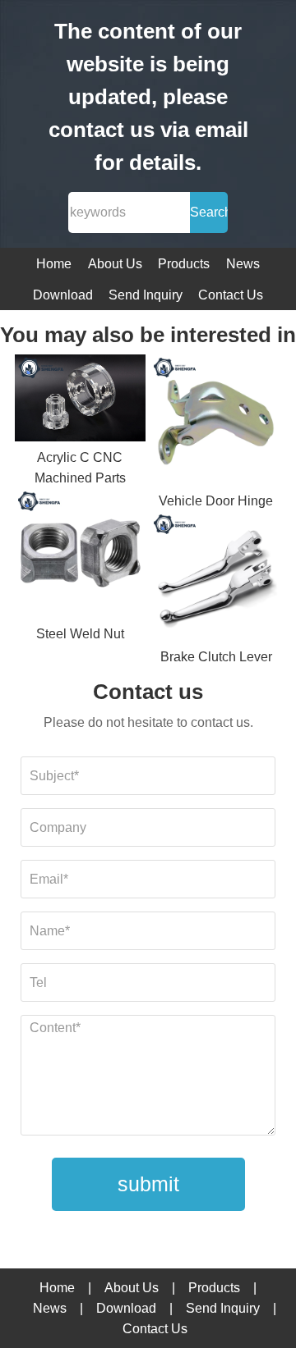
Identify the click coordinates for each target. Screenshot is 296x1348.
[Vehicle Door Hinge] (215, 422)
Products (184, 264)
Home (54, 264)
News (243, 264)
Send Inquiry (146, 295)
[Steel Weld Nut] (80, 556)
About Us (115, 264)
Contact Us (230, 295)
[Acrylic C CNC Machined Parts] (80, 400)
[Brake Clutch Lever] (215, 579)
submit (148, 1183)
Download (63, 295)
